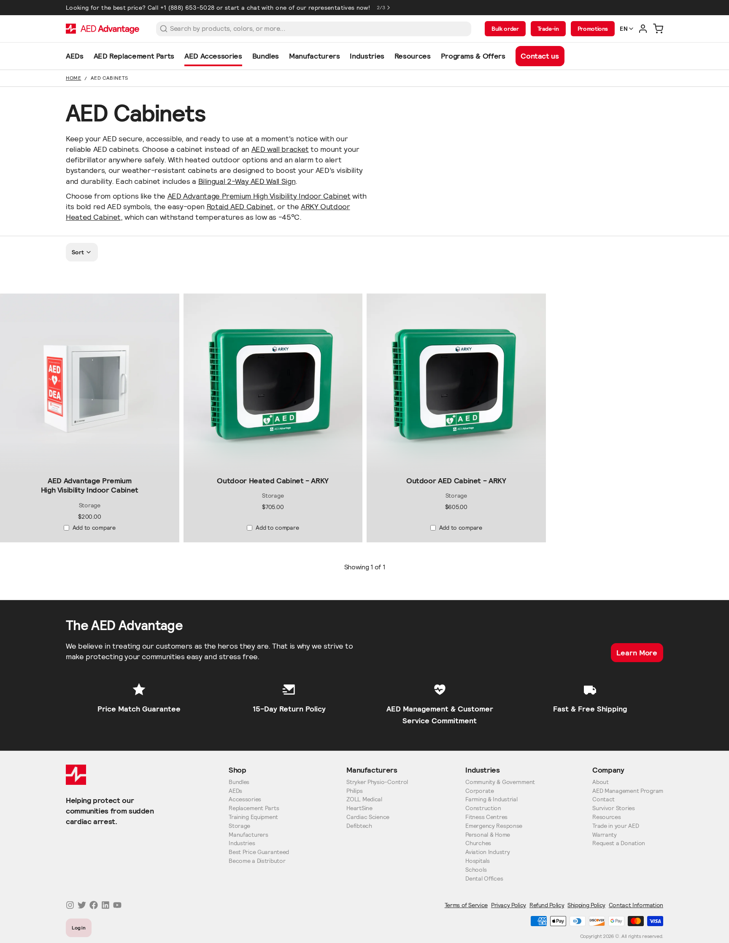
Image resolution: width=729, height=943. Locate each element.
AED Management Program (627, 791)
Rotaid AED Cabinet (240, 206)
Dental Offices (484, 878)
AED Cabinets (109, 78)
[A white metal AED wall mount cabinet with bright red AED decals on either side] (89, 383)
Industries (242, 843)
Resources (606, 817)
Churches (478, 843)
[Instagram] (70, 905)
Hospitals (477, 861)
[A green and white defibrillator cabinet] (273, 383)
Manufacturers (248, 834)
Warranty (604, 834)
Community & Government (500, 782)
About (600, 782)
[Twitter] (82, 905)
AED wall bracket (280, 149)
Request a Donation (618, 843)
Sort (78, 252)
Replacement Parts (254, 808)
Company (608, 770)
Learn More (636, 652)
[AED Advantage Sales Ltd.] (102, 29)
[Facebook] (93, 905)
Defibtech (359, 826)
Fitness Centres (486, 817)
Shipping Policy (586, 905)
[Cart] (658, 29)
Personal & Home (487, 834)
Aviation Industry (487, 852)
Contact (603, 799)
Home (73, 78)
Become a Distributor (257, 861)
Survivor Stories (613, 808)
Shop (237, 770)
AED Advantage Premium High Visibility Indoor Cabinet (259, 196)
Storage (239, 826)
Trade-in (548, 28)
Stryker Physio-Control (377, 782)
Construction (483, 808)
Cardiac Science (367, 817)
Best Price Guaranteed (259, 852)
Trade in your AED (615, 826)
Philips (354, 791)
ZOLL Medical (364, 799)
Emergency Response (493, 826)
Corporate (479, 791)
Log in (79, 927)
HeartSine (359, 808)
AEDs (235, 791)
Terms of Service (466, 905)
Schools (475, 869)
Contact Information (636, 905)
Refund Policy (546, 905)
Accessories (245, 799)
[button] (90, 465)
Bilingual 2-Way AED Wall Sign (247, 181)
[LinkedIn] (105, 905)
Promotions (593, 28)
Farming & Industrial (491, 799)
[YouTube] (117, 905)
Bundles (239, 782)
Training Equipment (253, 817)
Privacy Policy (508, 905)
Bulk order (504, 28)
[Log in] (643, 29)
